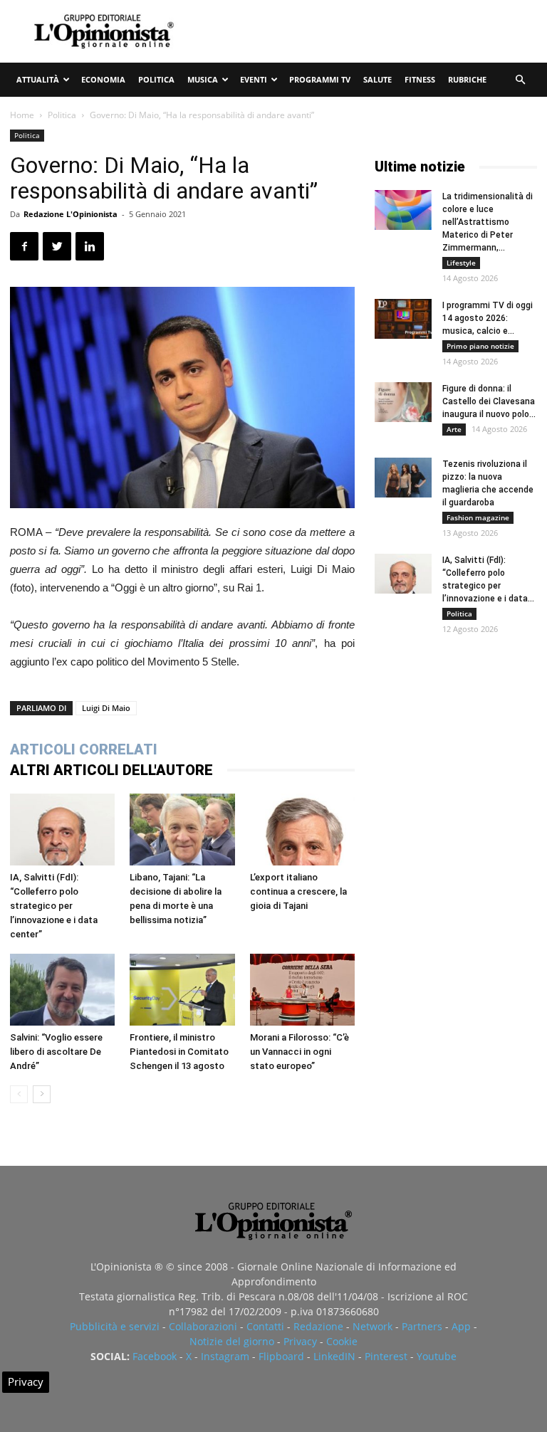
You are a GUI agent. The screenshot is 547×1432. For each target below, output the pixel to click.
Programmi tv (319, 79)
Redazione (318, 1326)
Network (372, 1326)
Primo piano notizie (480, 346)
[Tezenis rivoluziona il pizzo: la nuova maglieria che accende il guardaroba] (403, 477)
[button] (520, 80)
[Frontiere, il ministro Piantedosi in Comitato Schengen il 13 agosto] (182, 990)
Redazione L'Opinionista (71, 214)
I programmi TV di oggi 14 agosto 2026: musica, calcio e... (487, 318)
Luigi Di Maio (106, 707)
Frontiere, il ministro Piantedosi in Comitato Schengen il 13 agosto (179, 1051)
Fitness (420, 79)
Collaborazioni (203, 1326)
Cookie (342, 1341)
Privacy (300, 1341)
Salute (377, 79)
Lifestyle (461, 263)
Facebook (154, 1356)
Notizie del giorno (231, 1341)
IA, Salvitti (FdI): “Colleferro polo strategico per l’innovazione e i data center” (54, 905)
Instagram (225, 1356)
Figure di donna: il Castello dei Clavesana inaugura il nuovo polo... (489, 401)
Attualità (37, 79)
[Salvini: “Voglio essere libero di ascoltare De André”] (62, 990)
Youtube (437, 1356)
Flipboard (281, 1356)
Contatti (265, 1326)
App (461, 1326)
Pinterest (386, 1356)
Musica (202, 79)
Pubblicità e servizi (115, 1326)
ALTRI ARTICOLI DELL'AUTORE (111, 770)
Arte (454, 429)
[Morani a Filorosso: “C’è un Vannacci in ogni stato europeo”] (302, 990)
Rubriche (467, 79)
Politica (156, 79)
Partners (422, 1326)
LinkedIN (334, 1356)
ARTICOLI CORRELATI (83, 749)
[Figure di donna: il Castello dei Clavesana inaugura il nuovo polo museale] (403, 402)
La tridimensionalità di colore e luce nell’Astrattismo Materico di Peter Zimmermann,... (487, 222)
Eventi (253, 79)
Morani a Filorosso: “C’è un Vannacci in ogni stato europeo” (299, 1051)
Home (22, 115)
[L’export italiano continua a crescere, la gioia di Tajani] (302, 829)
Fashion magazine (478, 517)
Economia (103, 79)
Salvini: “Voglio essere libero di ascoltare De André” (56, 1051)
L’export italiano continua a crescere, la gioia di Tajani (298, 891)
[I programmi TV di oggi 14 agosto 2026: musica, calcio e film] (403, 319)
